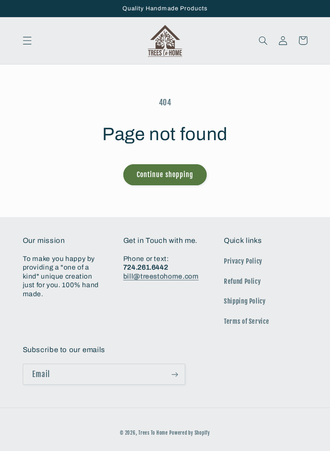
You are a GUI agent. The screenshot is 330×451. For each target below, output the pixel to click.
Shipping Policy (245, 301)
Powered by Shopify (189, 433)
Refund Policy (242, 281)
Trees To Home (153, 433)
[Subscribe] (174, 374)
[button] (27, 40)
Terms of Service (246, 321)
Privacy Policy (243, 261)
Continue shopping (165, 174)
